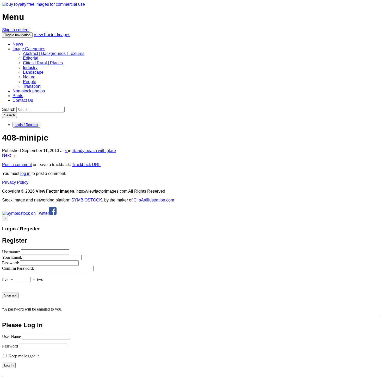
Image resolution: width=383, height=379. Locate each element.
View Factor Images (52, 35)
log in (25, 173)
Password (10, 346)
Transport (31, 86)
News (18, 44)
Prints (18, 95)
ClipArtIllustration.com (153, 200)
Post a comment (17, 164)
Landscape (33, 72)
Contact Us (23, 100)
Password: (11, 263)
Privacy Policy (15, 182)
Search (8, 109)
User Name (11, 336)
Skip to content (15, 30)
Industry (30, 67)
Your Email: (12, 257)
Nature (29, 77)
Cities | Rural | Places (43, 63)
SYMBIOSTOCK (86, 200)
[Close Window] (2, 374)
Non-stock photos (29, 91)
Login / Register (26, 125)
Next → (9, 155)
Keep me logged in (23, 356)
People (29, 81)
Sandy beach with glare (94, 150)
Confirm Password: (18, 268)
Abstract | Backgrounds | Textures (53, 53)
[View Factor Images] (43, 4)
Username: (11, 252)
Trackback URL (86, 164)
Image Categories (29, 49)
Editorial (30, 58)
